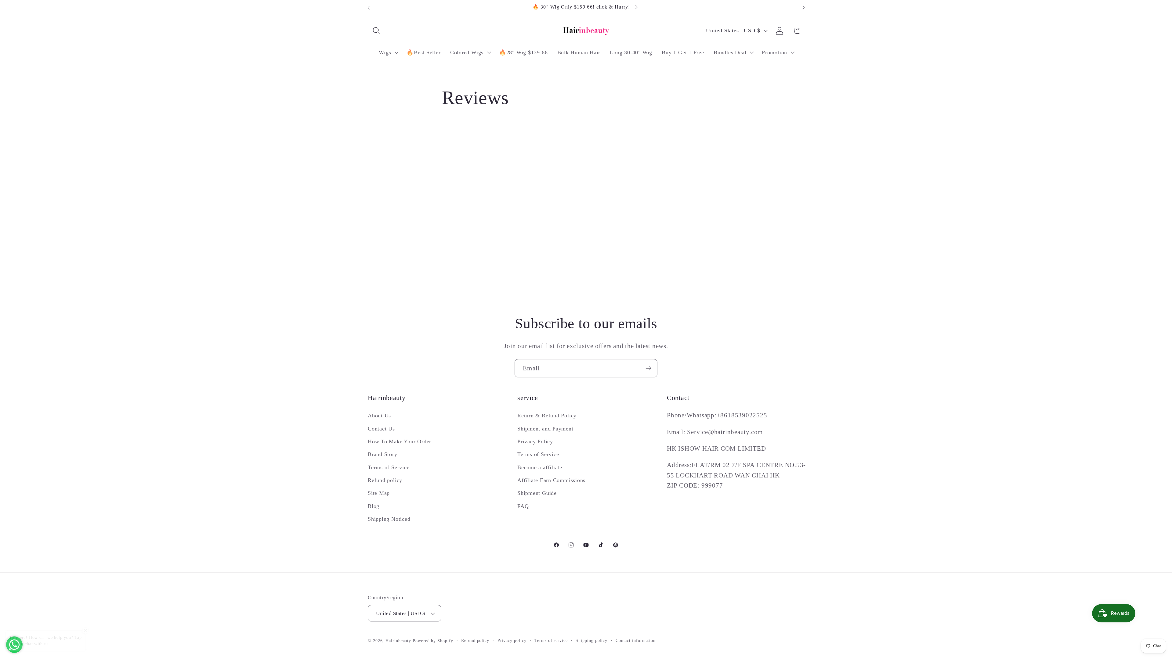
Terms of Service (388, 467)
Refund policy (385, 480)
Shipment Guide (537, 493)
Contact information (636, 640)
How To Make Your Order (399, 441)
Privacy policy (511, 640)
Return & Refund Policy (547, 415)
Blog (373, 506)
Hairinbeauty (398, 640)
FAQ (523, 506)
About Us (379, 415)
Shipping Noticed (389, 519)
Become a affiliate (539, 467)
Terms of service (551, 640)
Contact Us (381, 429)
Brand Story (382, 454)
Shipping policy (591, 640)
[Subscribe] (648, 368)
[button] (376, 30)
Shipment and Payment (545, 429)
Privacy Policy (535, 441)
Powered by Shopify (433, 640)
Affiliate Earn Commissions (551, 480)
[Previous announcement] (368, 7)
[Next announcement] (803, 7)
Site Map (379, 493)
